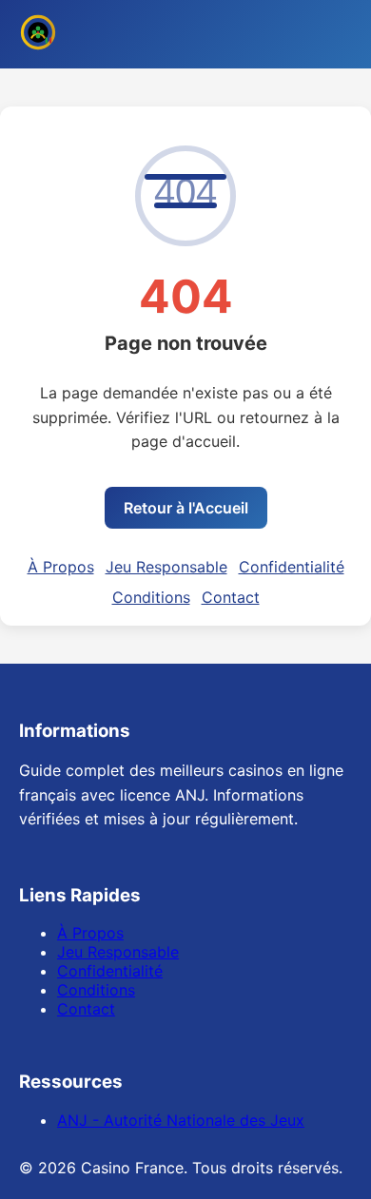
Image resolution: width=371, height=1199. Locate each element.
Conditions (151, 597)
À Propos (61, 566)
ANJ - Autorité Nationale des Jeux (180, 1120)
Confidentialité (291, 566)
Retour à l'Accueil (186, 507)
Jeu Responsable (166, 566)
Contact (231, 597)
